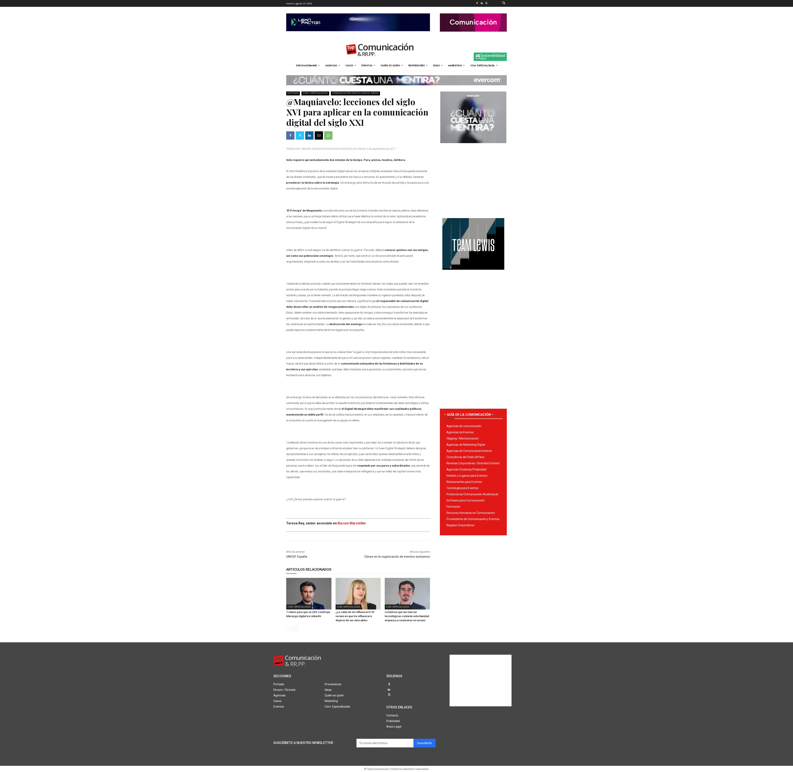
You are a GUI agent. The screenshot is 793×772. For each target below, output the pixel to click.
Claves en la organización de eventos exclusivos (397, 556)
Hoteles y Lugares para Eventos (466, 475)
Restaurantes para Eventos (464, 481)
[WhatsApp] (328, 135)
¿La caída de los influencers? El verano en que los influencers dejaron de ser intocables (355, 616)
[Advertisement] (473, 179)
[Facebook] (477, 3)
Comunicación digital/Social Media (355, 93)
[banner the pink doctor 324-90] (473, 35)
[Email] (319, 135)
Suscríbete (424, 743)
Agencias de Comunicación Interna (469, 451)
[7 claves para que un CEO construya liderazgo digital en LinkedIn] (308, 593)
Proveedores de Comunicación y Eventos (473, 519)
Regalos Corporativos (460, 525)
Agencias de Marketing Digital (465, 444)
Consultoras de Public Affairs (465, 457)
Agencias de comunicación (463, 426)
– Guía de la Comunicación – (469, 415)
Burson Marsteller (352, 523)
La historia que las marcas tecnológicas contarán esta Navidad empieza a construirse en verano (407, 616)
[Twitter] (486, 3)
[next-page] (295, 629)
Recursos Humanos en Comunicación (470, 512)
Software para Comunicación (465, 500)
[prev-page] (288, 629)
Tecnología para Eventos (462, 488)
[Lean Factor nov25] (358, 34)
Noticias (293, 93)
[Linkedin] (481, 3)
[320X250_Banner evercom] (473, 146)
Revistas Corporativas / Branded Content (473, 463)
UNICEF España (296, 556)
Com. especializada (315, 93)
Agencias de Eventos (460, 432)
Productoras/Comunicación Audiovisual (472, 494)
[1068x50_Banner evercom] (396, 88)
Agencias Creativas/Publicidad (466, 469)
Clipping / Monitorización (462, 438)
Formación (453, 506)
